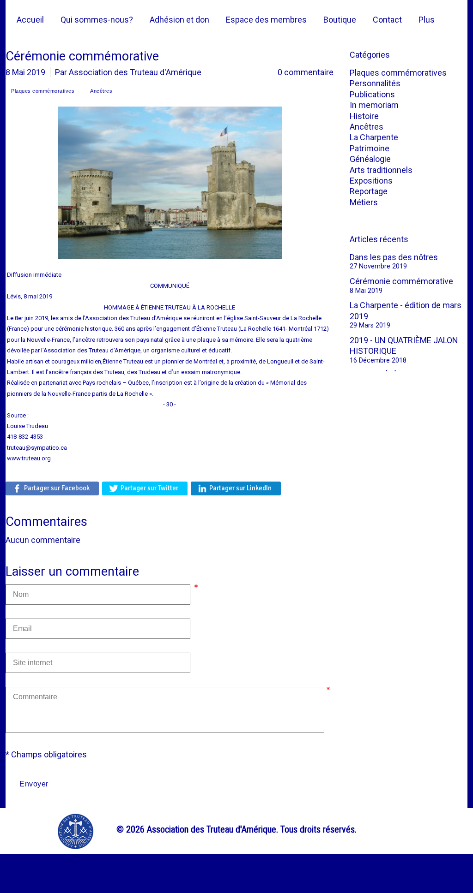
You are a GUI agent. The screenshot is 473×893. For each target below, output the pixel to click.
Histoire (364, 116)
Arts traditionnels (381, 170)
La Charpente (374, 137)
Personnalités (375, 83)
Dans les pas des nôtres (394, 257)
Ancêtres (366, 126)
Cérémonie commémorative (401, 281)
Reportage (369, 191)
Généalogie (370, 159)
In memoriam (374, 105)
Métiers (364, 202)
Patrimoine (369, 148)
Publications (372, 94)
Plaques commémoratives (398, 72)
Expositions (371, 180)
